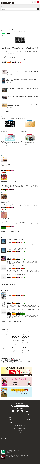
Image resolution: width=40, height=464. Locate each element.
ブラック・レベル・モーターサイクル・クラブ (6, 349)
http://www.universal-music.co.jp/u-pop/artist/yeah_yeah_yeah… (15, 59)
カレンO (4, 327)
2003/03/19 (3, 221)
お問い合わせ (3, 445)
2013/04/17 (19, 258)
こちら (13, 359)
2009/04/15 (3, 165)
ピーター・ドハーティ (15, 346)
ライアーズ (24, 352)
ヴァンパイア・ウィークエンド (15, 336)
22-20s (23, 344)
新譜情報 (29, 414)
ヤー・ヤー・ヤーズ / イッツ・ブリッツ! (7, 162)
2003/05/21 (3, 202)
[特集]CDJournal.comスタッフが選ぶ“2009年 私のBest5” (28, 142)
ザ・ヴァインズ (24, 334)
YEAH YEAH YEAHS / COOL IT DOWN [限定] (15, 239)
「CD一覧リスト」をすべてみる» (8, 284)
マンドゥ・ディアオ (25, 350)
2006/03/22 (3, 184)
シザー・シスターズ (6, 344)
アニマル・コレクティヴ (25, 332)
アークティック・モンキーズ (6, 332)
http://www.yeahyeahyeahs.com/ (9, 57)
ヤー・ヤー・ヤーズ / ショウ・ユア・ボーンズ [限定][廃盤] (16, 274)
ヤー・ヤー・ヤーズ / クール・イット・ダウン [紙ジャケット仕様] (17, 248)
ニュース (10, 414)
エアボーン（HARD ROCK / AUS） (25, 336)
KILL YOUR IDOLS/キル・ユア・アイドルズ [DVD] (15, 300)
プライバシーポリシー (4, 440)
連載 (10, 419)
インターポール (15, 334)
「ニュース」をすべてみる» (7, 111)
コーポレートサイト (20, 432)
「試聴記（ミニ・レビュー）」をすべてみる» (10, 231)
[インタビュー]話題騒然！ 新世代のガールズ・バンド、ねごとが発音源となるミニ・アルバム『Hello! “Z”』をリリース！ (10, 142)
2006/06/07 (19, 312)
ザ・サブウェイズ (25, 340)
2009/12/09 (19, 294)
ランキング (29, 419)
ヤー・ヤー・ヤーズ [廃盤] (5, 218)
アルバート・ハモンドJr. (6, 335)
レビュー (29, 422)
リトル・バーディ (6, 354)
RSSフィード (3, 443)
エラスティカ (5, 338)
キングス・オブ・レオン (6, 341)
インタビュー (10, 422)
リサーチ (29, 417)
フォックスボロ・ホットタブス (25, 346)
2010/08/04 (20, 267)
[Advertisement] (20, 20)
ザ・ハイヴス (5, 345)
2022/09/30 (20, 249)
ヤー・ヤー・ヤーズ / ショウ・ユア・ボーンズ (8, 181)
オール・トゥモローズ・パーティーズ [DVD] (14, 292)
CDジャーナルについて (4, 438)
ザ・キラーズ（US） (25, 338)
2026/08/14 (19, 240)
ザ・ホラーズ (24, 348)
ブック (10, 417)
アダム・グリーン (15, 331)
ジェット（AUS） (25, 342)
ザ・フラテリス (15, 348)
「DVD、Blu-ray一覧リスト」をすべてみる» (11, 321)
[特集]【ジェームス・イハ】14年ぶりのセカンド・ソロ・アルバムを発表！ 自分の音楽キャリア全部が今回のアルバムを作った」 (29, 129)
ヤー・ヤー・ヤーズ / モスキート (12, 256)
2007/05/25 (19, 302)
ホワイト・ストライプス (15, 351)
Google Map (20, 430)
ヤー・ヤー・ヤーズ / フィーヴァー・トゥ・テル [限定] (16, 265)
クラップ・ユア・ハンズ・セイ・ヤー (16, 341)
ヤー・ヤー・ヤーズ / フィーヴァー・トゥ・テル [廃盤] (10, 200)
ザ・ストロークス (15, 344)
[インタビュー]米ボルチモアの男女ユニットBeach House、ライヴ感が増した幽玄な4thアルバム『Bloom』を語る (9, 129)
